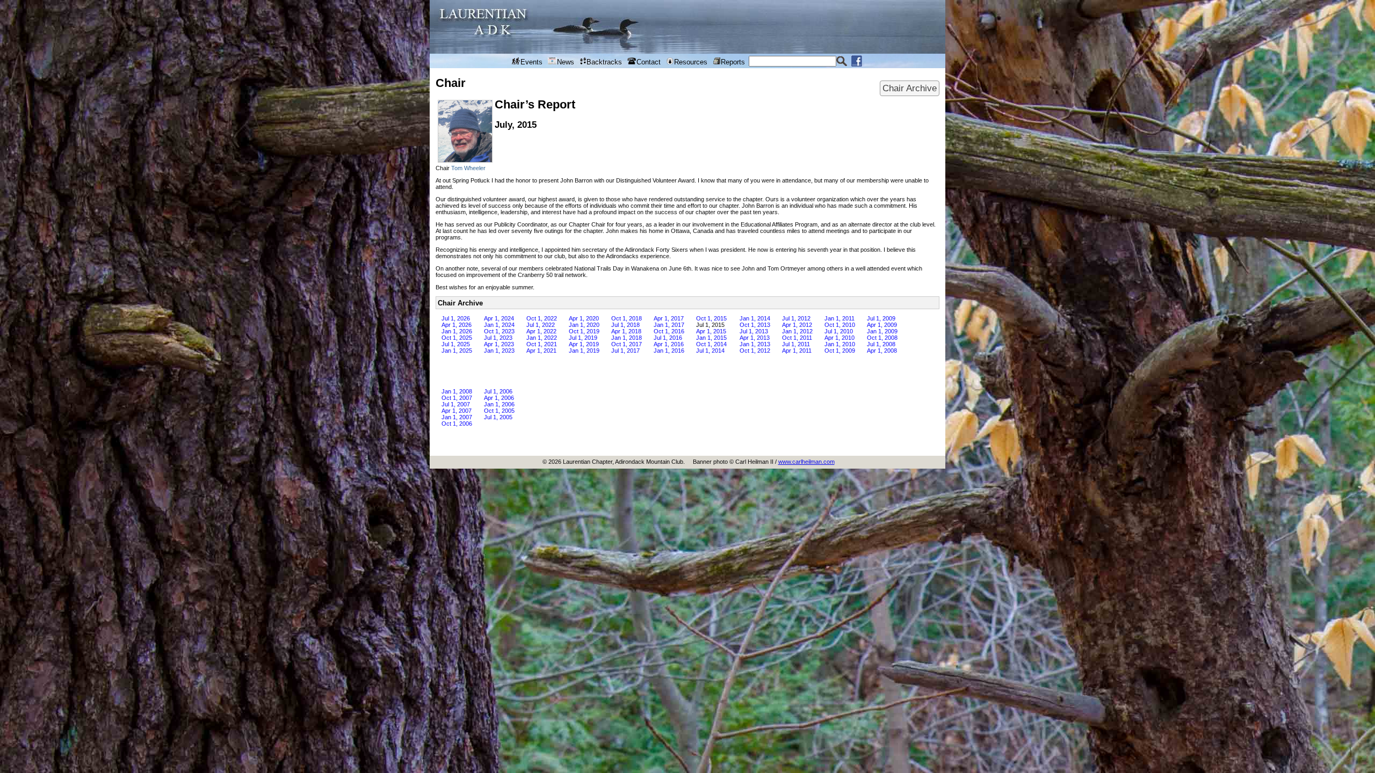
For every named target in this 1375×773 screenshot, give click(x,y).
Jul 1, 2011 (796, 344)
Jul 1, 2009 (881, 318)
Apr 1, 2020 (584, 318)
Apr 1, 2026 (457, 325)
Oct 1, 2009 (839, 350)
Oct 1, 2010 (839, 325)
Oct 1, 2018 (626, 318)
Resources (690, 62)
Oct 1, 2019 (584, 331)
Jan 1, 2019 (584, 350)
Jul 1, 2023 (498, 337)
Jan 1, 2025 (457, 350)
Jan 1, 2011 (839, 318)
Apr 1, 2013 (755, 337)
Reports (733, 62)
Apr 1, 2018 (626, 331)
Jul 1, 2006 (498, 391)
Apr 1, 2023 (499, 344)
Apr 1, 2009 (882, 325)
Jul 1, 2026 (456, 318)
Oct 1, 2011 (797, 337)
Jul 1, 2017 (625, 350)
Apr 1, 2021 (541, 350)
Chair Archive (909, 88)
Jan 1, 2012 (797, 331)
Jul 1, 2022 (540, 325)
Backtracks (604, 62)
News (565, 62)
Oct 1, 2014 (711, 344)
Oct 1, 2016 (669, 331)
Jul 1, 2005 (498, 417)
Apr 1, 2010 (839, 337)
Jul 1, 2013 (754, 331)
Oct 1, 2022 (541, 318)
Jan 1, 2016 (669, 350)
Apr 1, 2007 (457, 410)
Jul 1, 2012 (796, 318)
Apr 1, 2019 (584, 344)
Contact (648, 62)
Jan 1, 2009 (882, 331)
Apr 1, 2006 (499, 398)
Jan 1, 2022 (541, 337)
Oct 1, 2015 (711, 318)
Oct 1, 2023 (499, 331)
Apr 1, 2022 (541, 331)
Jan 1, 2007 (457, 417)
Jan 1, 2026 (457, 331)
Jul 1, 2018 (625, 325)
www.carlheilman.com (806, 461)
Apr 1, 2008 (882, 350)
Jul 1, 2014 (710, 350)
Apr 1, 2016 (669, 344)
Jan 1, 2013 (755, 344)
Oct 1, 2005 (499, 410)
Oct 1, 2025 (457, 337)
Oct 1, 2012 (755, 350)
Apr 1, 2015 (711, 331)
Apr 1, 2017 (669, 318)
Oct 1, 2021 (541, 344)
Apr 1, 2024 (499, 318)
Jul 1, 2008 (881, 344)
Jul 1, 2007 (456, 404)
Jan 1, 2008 (457, 391)
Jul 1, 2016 (668, 337)
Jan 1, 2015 (711, 337)
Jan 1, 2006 (499, 404)
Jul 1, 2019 (583, 337)
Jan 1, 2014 (755, 318)
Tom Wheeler (468, 168)
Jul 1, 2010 (838, 331)
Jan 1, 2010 (839, 344)
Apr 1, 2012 (797, 325)
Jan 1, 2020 (584, 325)
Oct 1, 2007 (457, 398)
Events (531, 62)
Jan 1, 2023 (499, 350)
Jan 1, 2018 (626, 337)
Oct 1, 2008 (882, 337)
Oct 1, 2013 (755, 325)
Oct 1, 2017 (626, 344)
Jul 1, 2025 (456, 344)
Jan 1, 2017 (669, 325)
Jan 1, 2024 (499, 325)
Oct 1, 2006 (457, 423)
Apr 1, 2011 (797, 350)
